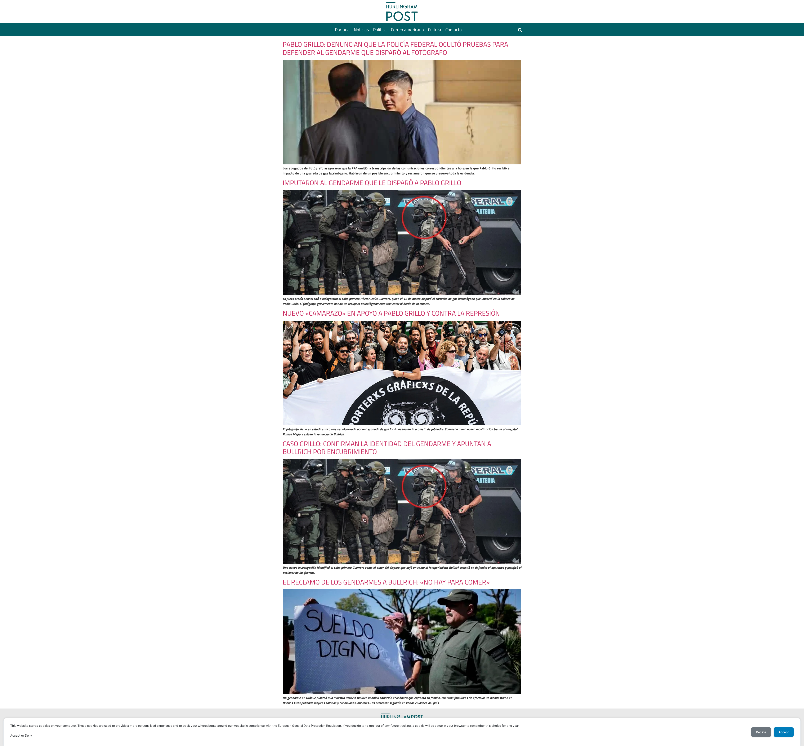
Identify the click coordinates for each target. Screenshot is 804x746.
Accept (784, 732)
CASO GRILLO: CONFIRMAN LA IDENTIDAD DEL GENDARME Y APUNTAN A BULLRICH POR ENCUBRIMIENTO (387, 448)
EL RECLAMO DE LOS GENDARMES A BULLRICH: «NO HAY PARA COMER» (386, 582)
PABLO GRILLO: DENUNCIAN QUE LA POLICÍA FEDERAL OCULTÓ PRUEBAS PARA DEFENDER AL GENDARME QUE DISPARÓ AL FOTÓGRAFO (395, 48)
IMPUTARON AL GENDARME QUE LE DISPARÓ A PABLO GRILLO (372, 183)
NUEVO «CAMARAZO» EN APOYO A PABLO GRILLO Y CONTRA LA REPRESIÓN (391, 313)
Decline (761, 732)
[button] (520, 30)
